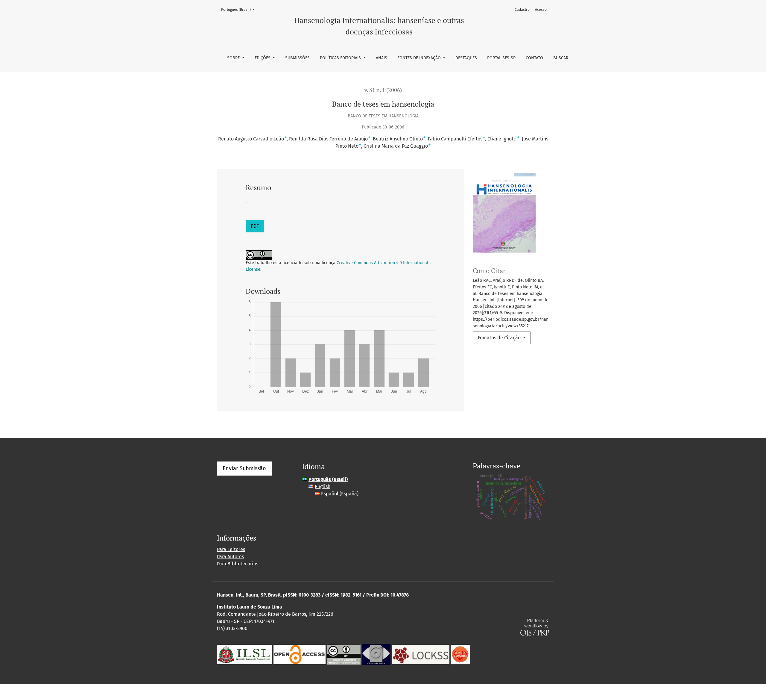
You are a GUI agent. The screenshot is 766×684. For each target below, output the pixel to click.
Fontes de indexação (419, 57)
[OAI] (376, 654)
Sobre (234, 57)
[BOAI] (299, 654)
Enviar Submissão (244, 468)
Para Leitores (231, 549)
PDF (255, 226)
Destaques (466, 57)
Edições (263, 57)
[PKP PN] (420, 654)
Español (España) (339, 494)
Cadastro (522, 9)
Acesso (541, 9)
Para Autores (230, 556)
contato (534, 57)
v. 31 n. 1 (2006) (383, 90)
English (322, 486)
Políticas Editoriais (341, 57)
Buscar (560, 57)
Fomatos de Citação (500, 338)
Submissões (297, 57)
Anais (381, 57)
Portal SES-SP (501, 57)
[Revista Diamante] (460, 654)
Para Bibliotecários (237, 564)
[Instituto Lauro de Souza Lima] (244, 654)
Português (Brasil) (239, 9)
